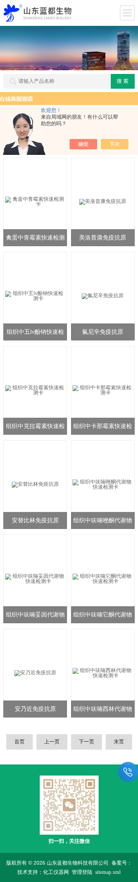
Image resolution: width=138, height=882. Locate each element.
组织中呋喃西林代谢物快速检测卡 (102, 712)
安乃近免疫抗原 (35, 709)
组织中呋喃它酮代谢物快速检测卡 (102, 617)
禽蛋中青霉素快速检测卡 (35, 240)
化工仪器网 (56, 872)
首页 (19, 741)
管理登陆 (82, 872)
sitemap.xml (108, 872)
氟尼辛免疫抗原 (102, 332)
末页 (119, 741)
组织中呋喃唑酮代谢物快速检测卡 (102, 523)
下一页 (86, 741)
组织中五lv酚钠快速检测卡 (35, 334)
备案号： (122, 863)
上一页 (52, 741)
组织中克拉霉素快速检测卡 (35, 429)
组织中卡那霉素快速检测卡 (102, 429)
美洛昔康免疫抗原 (102, 237)
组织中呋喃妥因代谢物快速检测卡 (35, 617)
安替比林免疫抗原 (35, 520)
